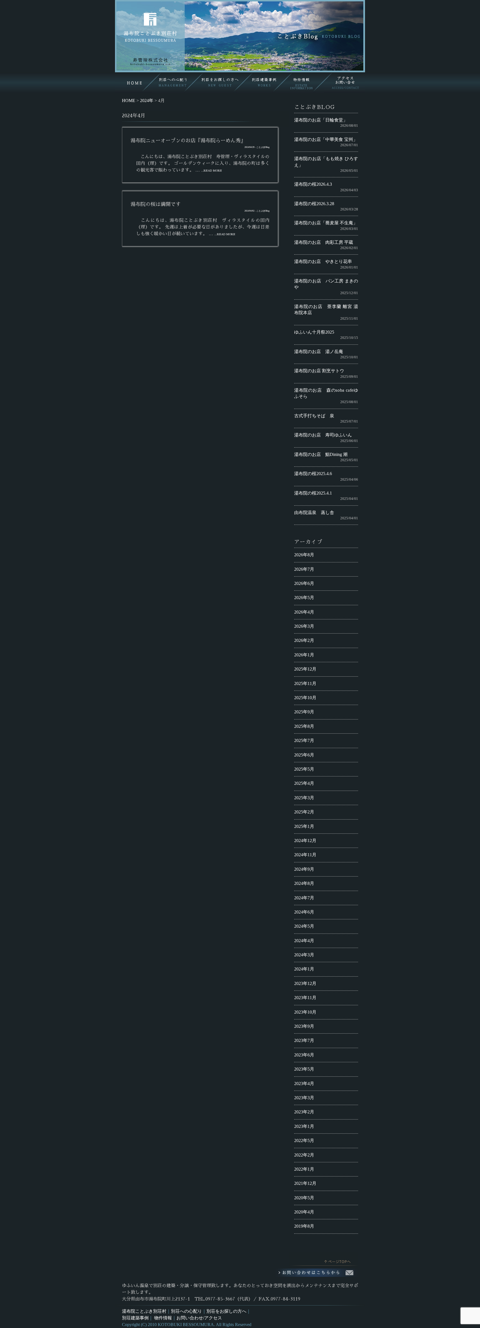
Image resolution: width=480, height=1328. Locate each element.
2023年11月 (305, 997)
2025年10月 (305, 697)
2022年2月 (304, 1155)
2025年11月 (305, 683)
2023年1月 (304, 1126)
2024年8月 (304, 883)
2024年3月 (304, 954)
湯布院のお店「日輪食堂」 (321, 120)
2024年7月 (304, 897)
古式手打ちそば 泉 (314, 415)
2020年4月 (304, 1212)
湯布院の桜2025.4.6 (313, 473)
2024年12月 (305, 840)
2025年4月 (304, 783)
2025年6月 (304, 755)
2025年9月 (304, 711)
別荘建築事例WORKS (263, 82)
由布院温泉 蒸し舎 (314, 512)
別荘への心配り (186, 1311)
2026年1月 (304, 654)
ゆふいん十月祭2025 (314, 332)
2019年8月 (304, 1226)
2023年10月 (305, 1012)
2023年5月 (304, 1069)
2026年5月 (304, 597)
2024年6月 (304, 912)
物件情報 (163, 1317)
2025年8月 (304, 726)
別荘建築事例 (135, 1317)
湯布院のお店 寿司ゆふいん (323, 435)
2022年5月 (304, 1140)
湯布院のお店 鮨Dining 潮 (321, 454)
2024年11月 (305, 854)
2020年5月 (304, 1197)
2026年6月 (304, 583)
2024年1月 (304, 969)
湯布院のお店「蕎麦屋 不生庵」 (326, 222)
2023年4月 (304, 1083)
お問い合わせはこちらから (316, 1273)
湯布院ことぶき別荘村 (144, 1311)
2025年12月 (305, 669)
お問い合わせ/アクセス (199, 1317)
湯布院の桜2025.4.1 (313, 493)
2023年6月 (304, 1055)
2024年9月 (304, 869)
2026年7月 (304, 569)
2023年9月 (304, 1026)
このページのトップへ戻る (323, 1260)
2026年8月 (304, 554)
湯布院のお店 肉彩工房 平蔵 (323, 242)
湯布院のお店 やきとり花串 (323, 261)
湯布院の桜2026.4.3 (313, 184)
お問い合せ (344, 82)
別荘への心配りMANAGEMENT (172, 82)
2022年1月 (304, 1169)
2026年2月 (304, 640)
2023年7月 (304, 1040)
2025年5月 (304, 769)
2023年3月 (304, 1097)
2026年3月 (304, 626)
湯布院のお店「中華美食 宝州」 (326, 139)
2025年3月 (304, 797)
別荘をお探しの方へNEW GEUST (218, 82)
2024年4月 (304, 940)
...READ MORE (211, 170)
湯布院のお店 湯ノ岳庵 (318, 351)
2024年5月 (304, 926)
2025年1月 (304, 826)
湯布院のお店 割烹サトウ (319, 370)
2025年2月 (304, 812)
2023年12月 (305, 983)
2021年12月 (305, 1183)
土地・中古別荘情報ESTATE (304, 82)
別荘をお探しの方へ (226, 1311)
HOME (133, 82)
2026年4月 (304, 612)
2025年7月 (304, 740)
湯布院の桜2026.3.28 (314, 203)
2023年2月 (304, 1111)
